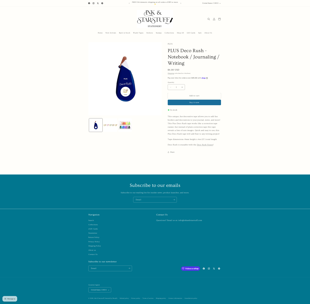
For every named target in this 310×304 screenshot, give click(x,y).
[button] (208, 19)
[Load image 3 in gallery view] (125, 125)
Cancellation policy (191, 298)
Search (91, 220)
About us (92, 250)
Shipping (171, 73)
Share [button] (172, 152)
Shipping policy (161, 298)
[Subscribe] (174, 200)
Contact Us (93, 254)
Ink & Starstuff (99, 298)
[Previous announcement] (129, 3)
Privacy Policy (94, 242)
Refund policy (124, 298)
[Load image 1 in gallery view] (95, 125)
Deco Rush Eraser (205, 145)
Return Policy (93, 237)
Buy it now (194, 102)
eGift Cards (93, 229)
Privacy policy (135, 298)
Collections (93, 225)
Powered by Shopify (111, 298)
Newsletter (92, 233)
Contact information (175, 298)
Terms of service (148, 298)
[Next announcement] (180, 3)
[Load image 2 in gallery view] (110, 125)
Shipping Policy (94, 246)
